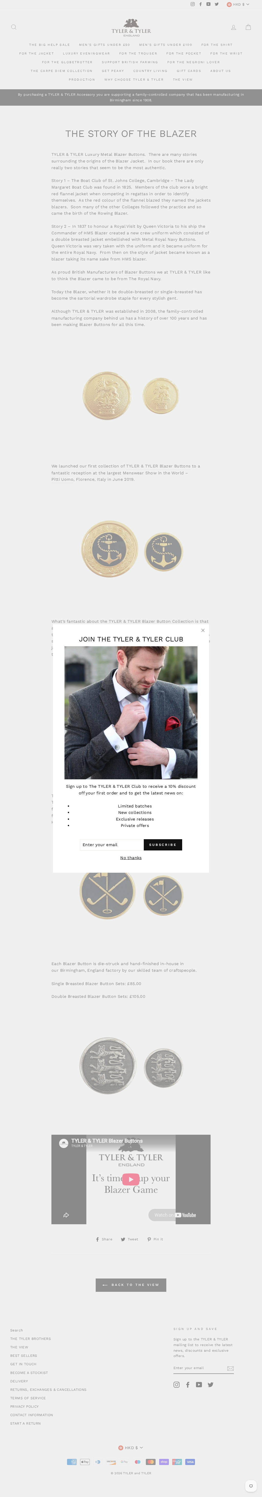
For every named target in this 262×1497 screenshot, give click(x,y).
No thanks (131, 857)
